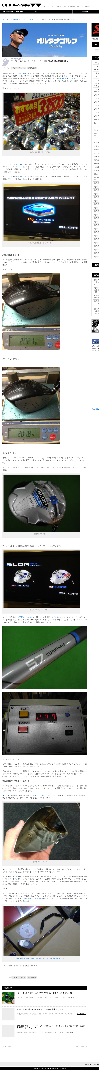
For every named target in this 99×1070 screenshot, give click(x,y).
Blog (36, 11)
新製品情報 (32, 68)
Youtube (84, 11)
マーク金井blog (22, 5)
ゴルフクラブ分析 (18, 68)
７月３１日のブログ (38, 795)
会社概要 (88, 1064)
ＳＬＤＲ (19, 164)
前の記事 (8, 1046)
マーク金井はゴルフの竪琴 (33, 898)
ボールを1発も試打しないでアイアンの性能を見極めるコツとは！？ (46, 993)
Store (60, 11)
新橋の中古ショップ (67, 78)
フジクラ (54, 617)
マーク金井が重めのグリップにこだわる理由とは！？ (40, 1009)
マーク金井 (22, 73)
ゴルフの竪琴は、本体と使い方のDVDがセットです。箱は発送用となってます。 (41, 958)
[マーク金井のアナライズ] (41, 955)
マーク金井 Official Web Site (12, 11)
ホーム (4, 19)
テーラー (17, 262)
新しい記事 (80, 1046)
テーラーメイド (8, 164)
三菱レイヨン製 (25, 617)
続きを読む (72, 997)
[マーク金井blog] (44, 56)
